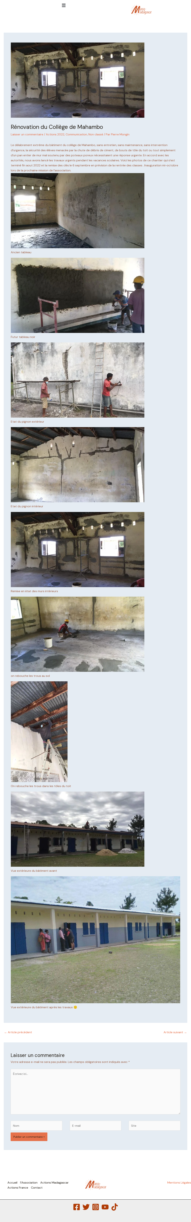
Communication (76, 134)
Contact (37, 1188)
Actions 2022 (55, 134)
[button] (63, 5)
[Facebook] (76, 1207)
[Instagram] (95, 1207)
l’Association (28, 1183)
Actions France (17, 1188)
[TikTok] (114, 1207)
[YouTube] (105, 1207)
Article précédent (18, 1032)
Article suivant (175, 1032)
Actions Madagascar (54, 1183)
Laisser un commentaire (27, 134)
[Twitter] (86, 1207)
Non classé (95, 134)
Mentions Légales (179, 1183)
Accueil (12, 1183)
